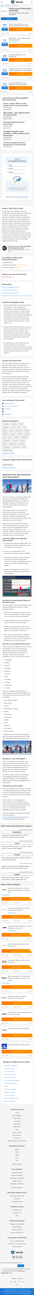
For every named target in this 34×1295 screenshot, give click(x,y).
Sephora (14, 424)
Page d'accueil (9, 403)
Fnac (24, 427)
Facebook (8, 409)
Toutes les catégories (17, 1187)
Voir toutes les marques (8, 453)
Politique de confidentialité (17, 1224)
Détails (29, 33)
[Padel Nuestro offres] (4, 927)
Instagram (8, 414)
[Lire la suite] (3, 462)
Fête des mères (17, 1135)
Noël (17, 1129)
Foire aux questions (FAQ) (17, 1241)
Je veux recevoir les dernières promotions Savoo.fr (16, 1269)
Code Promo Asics (9, 1071)
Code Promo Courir (10, 1068)
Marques (8, 5)
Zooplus (16, 437)
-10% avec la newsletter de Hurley (18, 1028)
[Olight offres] (4, 945)
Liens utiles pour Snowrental (10, 293)
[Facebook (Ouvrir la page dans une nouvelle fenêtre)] (13, 1257)
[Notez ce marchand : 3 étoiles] (7, 277)
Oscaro (24, 447)
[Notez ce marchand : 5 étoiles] (11, 277)
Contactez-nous (17, 1213)
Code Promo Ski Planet (11, 1083)
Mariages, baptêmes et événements (17, 1141)
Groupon (5, 434)
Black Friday (17, 1118)
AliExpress (5, 427)
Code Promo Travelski (10, 1089)
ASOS (21, 424)
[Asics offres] (4, 1014)
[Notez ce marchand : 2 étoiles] (5, 277)
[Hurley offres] (4, 1030)
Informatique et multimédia (17, 1178)
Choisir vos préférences (17, 1232)
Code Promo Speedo (10, 1074)
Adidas (5, 430)
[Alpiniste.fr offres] (4, 998)
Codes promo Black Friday (17, 1196)
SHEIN (13, 427)
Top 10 (17, 1113)
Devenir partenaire (17, 1246)
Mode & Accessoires (17, 1172)
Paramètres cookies (17, 1229)
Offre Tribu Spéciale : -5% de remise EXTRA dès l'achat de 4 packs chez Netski (19, 978)
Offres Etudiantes (17, 1115)
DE (19, 1281)
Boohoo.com (18, 430)
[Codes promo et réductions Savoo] (17, 2)
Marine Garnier (15, 246)
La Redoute (6, 424)
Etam (4, 437)
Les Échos (21, 443)
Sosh (10, 437)
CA (17, 1284)
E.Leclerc (22, 440)
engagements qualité (21, 197)
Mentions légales (17, 1227)
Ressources (17, 1198)
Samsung (15, 440)
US (11, 1281)
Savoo (2, 5)
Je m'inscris (20, 1265)
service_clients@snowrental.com (12, 817)
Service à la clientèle (11, 406)
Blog (17, 1215)
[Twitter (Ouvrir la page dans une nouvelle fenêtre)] (17, 1257)
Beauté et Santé (17, 1181)
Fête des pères (17, 1138)
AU (22, 1281)
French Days (17, 1121)
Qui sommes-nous (17, 1210)
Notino (4, 443)
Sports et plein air (7, 464)
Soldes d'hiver (17, 1127)
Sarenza (27, 430)
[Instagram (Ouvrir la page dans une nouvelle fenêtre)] (20, 1257)
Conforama (16, 447)
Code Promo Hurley (10, 1095)
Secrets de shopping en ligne (11, 287)
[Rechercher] (32, 2)
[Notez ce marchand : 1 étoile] (3, 277)
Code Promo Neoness (10, 1077)
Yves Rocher (6, 440)
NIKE (19, 427)
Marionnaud (24, 437)
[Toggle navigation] (2, 2)
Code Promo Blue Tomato (11, 1098)
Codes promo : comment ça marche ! (17, 1244)
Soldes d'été (17, 1124)
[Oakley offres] (4, 961)
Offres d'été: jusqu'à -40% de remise (19, 1044)
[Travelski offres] (4, 1046)
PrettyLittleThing (7, 450)
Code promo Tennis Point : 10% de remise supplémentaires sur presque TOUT (19, 890)
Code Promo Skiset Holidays (12, 1080)
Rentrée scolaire (17, 1132)
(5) (9, 18)
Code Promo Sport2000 (11, 1065)
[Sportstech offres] (4, 909)
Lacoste (12, 434)
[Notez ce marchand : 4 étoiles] (9, 277)
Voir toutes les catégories (9, 467)
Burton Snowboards (10, 1092)
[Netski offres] (4, 978)
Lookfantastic (6, 447)
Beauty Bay (12, 443)
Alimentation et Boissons (17, 1184)
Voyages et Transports (17, 1175)
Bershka (20, 434)
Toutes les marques (17, 1164)
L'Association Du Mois (17, 1201)
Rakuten (27, 434)
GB (15, 1281)
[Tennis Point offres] (4, 889)
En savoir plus (26, 1293)
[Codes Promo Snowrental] (4, 11)
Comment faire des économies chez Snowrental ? (17, 296)
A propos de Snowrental (9, 290)
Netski (6, 1086)
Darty (11, 430)
